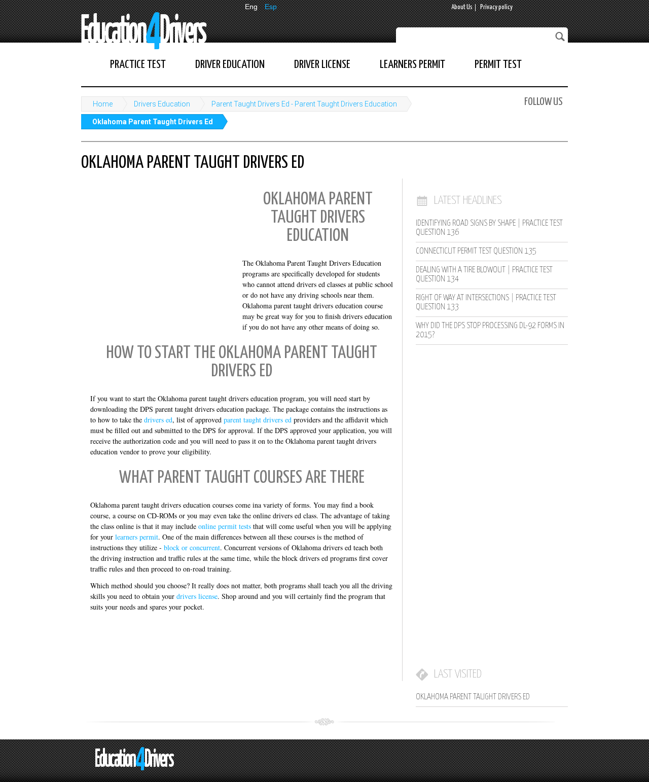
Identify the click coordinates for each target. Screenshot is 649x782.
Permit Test (498, 64)
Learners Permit (412, 64)
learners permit (136, 537)
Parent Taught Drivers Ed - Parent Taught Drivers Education (304, 104)
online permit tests (224, 526)
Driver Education (230, 64)
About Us (462, 7)
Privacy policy (496, 7)
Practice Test (138, 64)
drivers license (197, 596)
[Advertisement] (157, 251)
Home (103, 104)
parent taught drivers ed (258, 419)
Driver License (322, 64)
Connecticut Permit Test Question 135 (476, 251)
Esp (271, 7)
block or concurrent (192, 547)
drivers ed (158, 419)
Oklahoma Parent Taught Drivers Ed (152, 122)
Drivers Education (162, 104)
